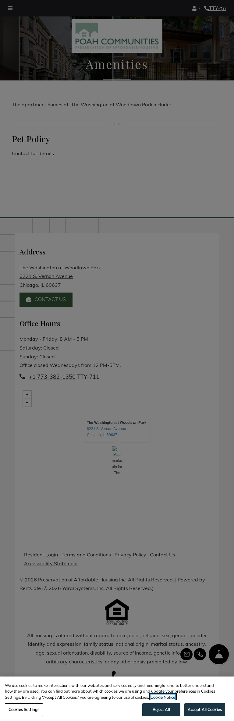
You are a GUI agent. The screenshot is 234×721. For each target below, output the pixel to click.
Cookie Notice (163, 697)
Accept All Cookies (205, 709)
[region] (117, 699)
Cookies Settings (24, 709)
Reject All (161, 709)
